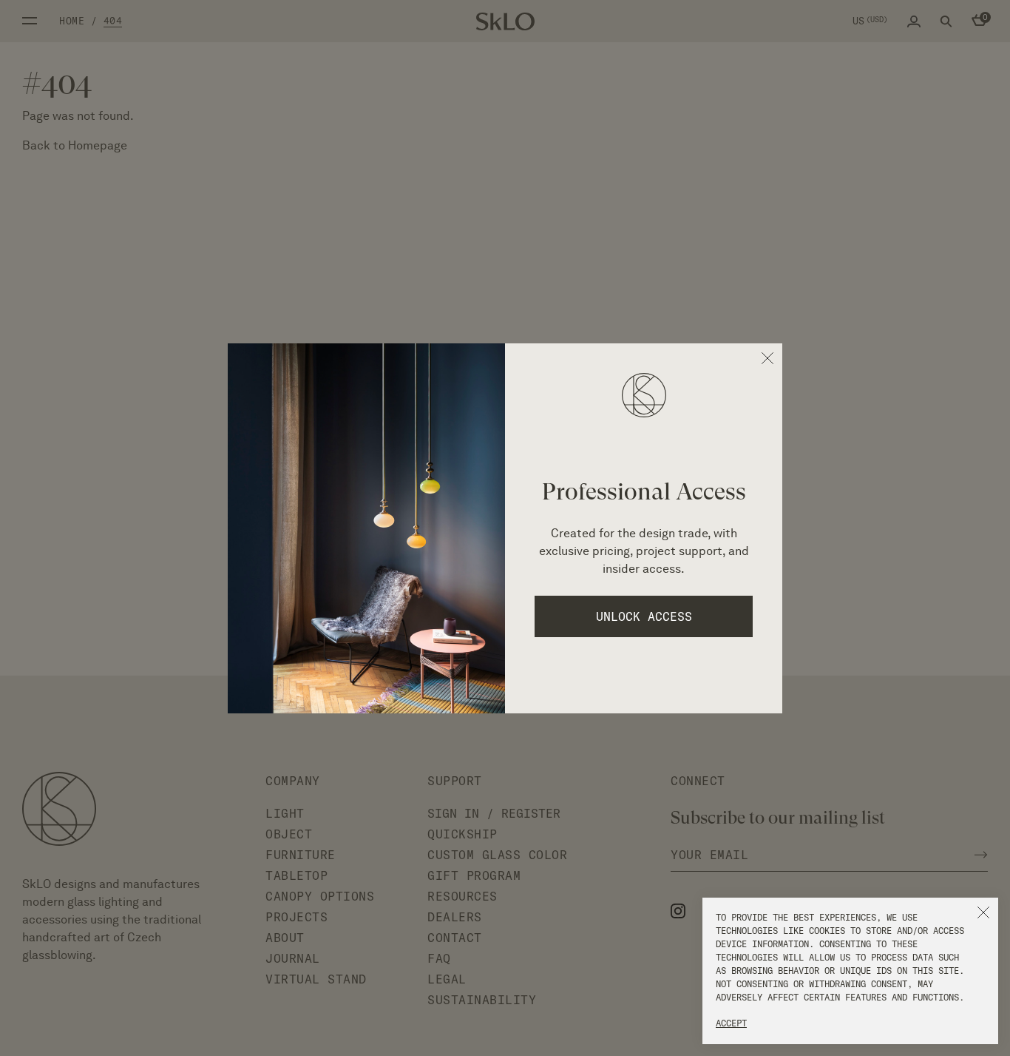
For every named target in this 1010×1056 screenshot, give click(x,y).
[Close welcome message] (767, 358)
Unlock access (644, 616)
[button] (983, 912)
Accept (731, 1023)
